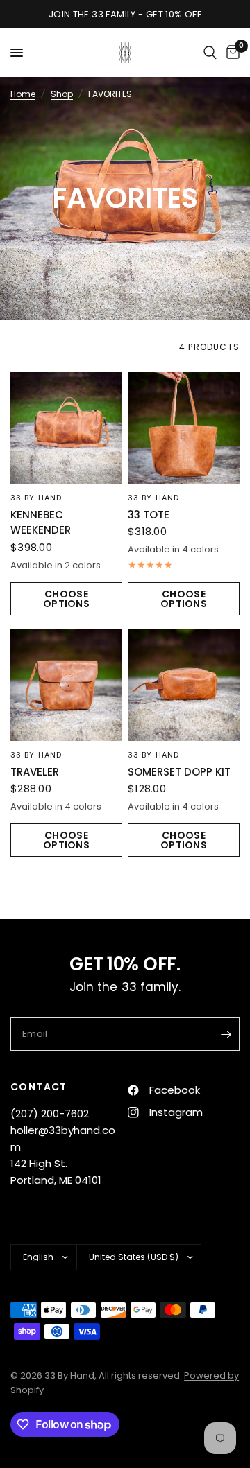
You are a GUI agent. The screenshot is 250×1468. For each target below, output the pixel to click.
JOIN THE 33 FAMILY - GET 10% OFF (125, 14)
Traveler (34, 771)
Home (22, 94)
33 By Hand (36, 497)
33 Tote (148, 514)
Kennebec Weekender (40, 522)
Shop (62, 94)
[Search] (210, 52)
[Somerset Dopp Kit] (184, 685)
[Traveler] (66, 685)
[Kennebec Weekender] (66, 428)
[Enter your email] (226, 1034)
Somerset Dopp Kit (179, 771)
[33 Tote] (184, 428)
